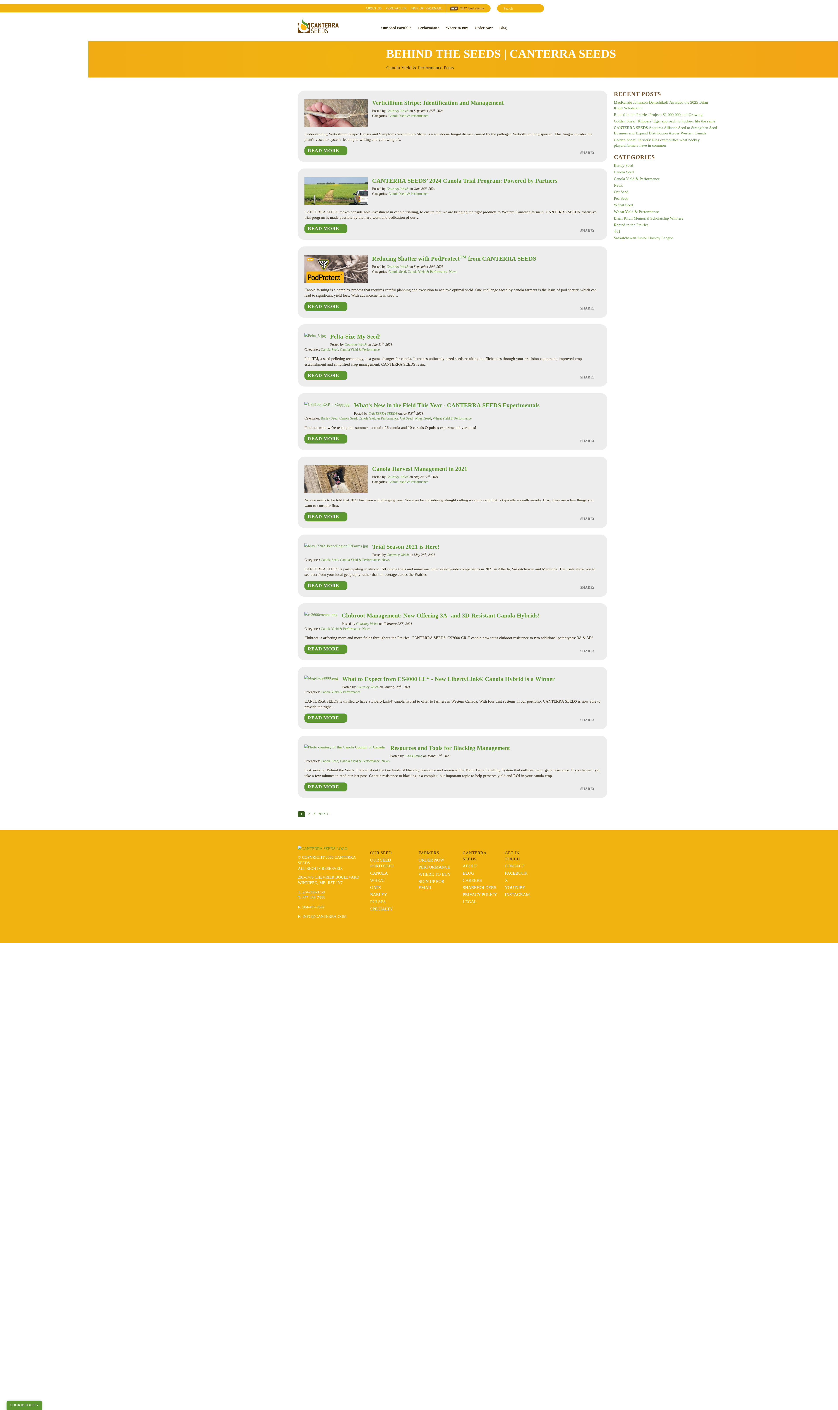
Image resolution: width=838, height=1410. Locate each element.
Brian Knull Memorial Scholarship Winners (648, 218)
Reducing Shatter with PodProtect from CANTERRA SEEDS (454, 258)
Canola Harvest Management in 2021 (419, 469)
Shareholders (479, 887)
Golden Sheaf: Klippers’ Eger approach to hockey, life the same (664, 121)
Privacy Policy (480, 894)
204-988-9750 (313, 892)
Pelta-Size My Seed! (356, 336)
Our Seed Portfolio (396, 28)
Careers (472, 880)
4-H (617, 231)
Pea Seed (621, 198)
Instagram (517, 894)
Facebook (516, 873)
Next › (324, 814)
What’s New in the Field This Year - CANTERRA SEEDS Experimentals (447, 405)
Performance (428, 28)
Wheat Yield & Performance (452, 418)
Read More (323, 150)
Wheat (377, 880)
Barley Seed (329, 418)
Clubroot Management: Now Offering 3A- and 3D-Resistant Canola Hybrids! (441, 615)
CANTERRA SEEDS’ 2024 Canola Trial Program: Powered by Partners (465, 180)
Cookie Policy (24, 1405)
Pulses (378, 901)
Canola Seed (397, 272)
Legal (470, 901)
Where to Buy (457, 28)
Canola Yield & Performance (408, 116)
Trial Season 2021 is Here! (406, 546)
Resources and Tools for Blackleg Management (450, 748)
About (374, 8)
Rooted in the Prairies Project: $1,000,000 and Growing (658, 114)
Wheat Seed (422, 418)
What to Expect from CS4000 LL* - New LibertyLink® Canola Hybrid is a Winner (448, 679)
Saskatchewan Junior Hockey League (643, 238)
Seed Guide (472, 8)
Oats (375, 887)
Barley (378, 894)
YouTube (515, 887)
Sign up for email (426, 8)
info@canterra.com (324, 916)
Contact (396, 8)
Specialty (381, 908)
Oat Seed (406, 418)
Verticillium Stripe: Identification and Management (438, 103)
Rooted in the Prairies (631, 225)
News (453, 272)
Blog (503, 28)
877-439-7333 (313, 897)
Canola (379, 873)
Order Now (484, 28)
